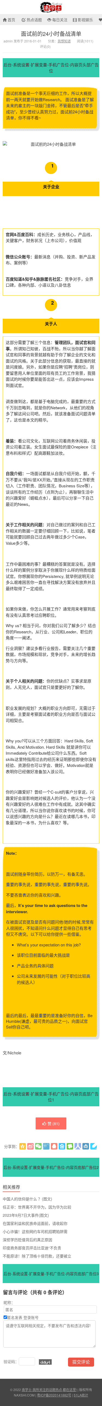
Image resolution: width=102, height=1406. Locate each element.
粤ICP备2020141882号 (54, 1395)
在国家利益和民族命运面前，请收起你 (35, 1223)
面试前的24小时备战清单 (51, 34)
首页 (11, 19)
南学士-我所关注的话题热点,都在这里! (51, 7)
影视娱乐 (85, 19)
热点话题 (34, 19)
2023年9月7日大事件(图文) (26, 1215)
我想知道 (64, 41)
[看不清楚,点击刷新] (45, 1362)
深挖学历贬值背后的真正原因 (27, 1239)
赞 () (54, 1123)
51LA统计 (81, 1395)
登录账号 (31, 1317)
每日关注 (59, 19)
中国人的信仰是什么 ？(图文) (27, 1198)
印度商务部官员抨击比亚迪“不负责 (32, 1247)
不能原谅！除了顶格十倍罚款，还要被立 (37, 1256)
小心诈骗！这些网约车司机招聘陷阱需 (35, 1231)
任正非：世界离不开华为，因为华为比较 (37, 1207)
